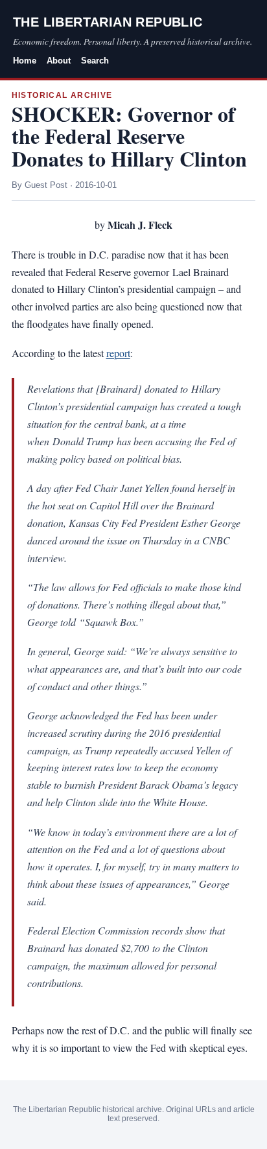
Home (24, 60)
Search (95, 60)
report (118, 353)
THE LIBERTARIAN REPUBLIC (108, 22)
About (59, 60)
